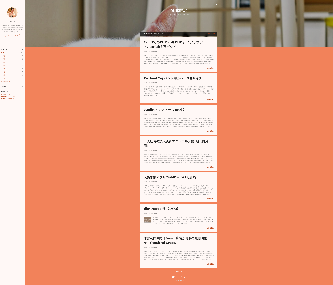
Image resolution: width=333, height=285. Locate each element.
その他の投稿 (178, 271)
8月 (4, 56)
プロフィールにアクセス (12, 35)
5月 (4, 65)
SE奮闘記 (179, 10)
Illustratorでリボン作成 (161, 208)
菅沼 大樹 (12, 21)
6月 (4, 62)
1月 (4, 78)
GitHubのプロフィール (7, 98)
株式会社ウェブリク (6, 94)
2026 (3, 53)
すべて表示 (211, 34)
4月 (4, 69)
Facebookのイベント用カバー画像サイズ (173, 78)
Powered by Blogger (180, 277)
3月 (4, 72)
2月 (4, 75)
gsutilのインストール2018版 (164, 109)
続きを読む (210, 68)
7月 (4, 59)
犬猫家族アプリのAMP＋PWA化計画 (170, 177)
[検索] (216, 4)
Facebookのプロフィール (8, 96)
